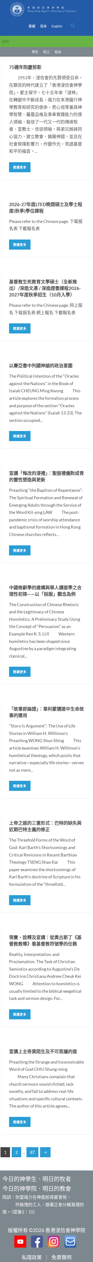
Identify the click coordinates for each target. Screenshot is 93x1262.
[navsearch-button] (73, 26)
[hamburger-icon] (5, 41)
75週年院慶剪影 (25, 67)
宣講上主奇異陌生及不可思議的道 (43, 1051)
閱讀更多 (19, 167)
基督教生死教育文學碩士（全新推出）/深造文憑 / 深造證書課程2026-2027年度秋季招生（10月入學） (45, 288)
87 (32, 1152)
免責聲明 (62, 1257)
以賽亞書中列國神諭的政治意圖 (40, 365)
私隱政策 (32, 1257)
